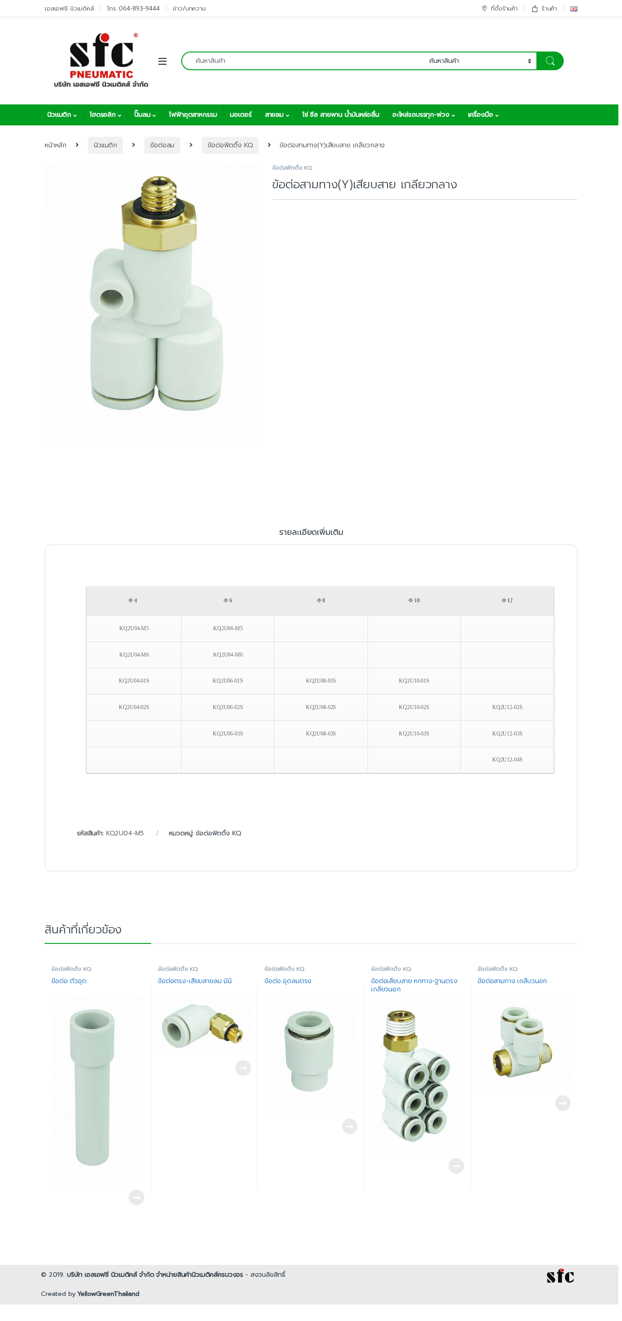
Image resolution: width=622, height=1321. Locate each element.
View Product (132, 1197)
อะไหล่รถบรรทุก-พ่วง (421, 114)
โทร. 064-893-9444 (133, 8)
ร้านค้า (549, 8)
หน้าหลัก (55, 145)
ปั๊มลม (142, 114)
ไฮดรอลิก (103, 114)
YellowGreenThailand (108, 1294)
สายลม (274, 114)
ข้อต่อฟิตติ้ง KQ (230, 145)
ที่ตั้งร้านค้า (504, 8)
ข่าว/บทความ (189, 8)
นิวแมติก (59, 114)
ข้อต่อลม (162, 145)
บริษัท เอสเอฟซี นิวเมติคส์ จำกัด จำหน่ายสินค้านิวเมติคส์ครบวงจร (155, 1275)
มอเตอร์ (240, 114)
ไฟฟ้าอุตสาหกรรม (193, 114)
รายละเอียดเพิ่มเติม (311, 533)
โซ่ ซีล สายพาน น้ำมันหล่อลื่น (340, 114)
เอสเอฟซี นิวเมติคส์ (69, 8)
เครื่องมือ (480, 114)
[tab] (311, 536)
